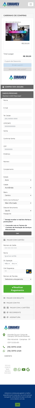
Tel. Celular (7, 116)
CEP (5, 146)
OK (17, 405)
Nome (6, 100)
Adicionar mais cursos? (17, 69)
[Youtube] (24, 370)
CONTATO (8, 356)
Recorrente (15, 312)
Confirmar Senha (9, 139)
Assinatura (14, 317)
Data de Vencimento (11, 208)
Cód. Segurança (9, 268)
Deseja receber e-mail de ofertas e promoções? (17, 221)
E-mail (6, 108)
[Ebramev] (11, 4)
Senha (6, 131)
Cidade (6, 185)
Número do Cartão (10, 245)
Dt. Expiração (8, 261)
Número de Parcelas (11, 276)
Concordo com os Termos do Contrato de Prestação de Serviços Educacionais (18, 227)
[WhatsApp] (20, 370)
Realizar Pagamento (17, 288)
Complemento (9, 169)
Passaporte (7, 214)
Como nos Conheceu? (11, 200)
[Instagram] (16, 370)
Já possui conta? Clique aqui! (12, 96)
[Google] (28, 370)
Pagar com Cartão (15, 240)
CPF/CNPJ (7, 123)
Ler (17, 233)
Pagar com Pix (13, 303)
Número (6, 162)
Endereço (7, 154)
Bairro (5, 192)
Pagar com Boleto (15, 298)
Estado (6, 177)
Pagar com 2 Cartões (20, 308)
